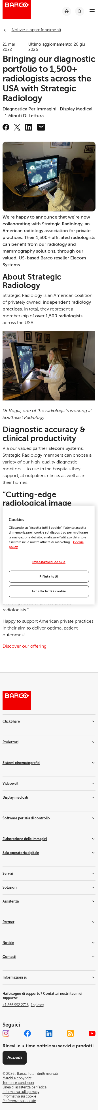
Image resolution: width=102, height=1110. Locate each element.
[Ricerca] (79, 11)
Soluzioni (10, 887)
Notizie (8, 943)
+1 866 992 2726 (23, 1005)
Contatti (9, 957)
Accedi (14, 1057)
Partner (8, 922)
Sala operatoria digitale (21, 853)
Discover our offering (24, 646)
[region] (49, 555)
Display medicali (15, 798)
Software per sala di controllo (26, 818)
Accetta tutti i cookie (49, 591)
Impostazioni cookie (48, 562)
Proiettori (10, 742)
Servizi (8, 874)
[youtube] (92, 1033)
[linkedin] (28, 127)
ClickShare (11, 721)
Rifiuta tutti (48, 576)
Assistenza (11, 901)
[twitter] (17, 127)
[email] (41, 127)
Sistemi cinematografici (21, 763)
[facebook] (6, 127)
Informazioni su (15, 977)
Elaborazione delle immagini (25, 839)
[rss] (70, 1033)
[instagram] (6, 1033)
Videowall (10, 784)
